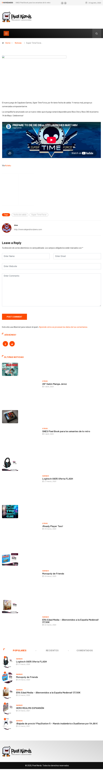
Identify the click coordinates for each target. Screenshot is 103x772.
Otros (45, 381)
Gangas (45, 476)
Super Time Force (38, 215)
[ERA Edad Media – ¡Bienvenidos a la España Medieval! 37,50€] (21, 621)
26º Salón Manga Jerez (54, 383)
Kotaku (8, 165)
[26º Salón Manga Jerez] (21, 384)
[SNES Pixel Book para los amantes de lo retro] (21, 431)
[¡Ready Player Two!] (21, 526)
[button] (62, 3)
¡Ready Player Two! (52, 526)
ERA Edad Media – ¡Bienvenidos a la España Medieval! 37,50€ (70, 621)
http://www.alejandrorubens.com (28, 229)
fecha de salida (20, 215)
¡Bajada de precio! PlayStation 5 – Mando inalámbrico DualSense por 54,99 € (57, 723)
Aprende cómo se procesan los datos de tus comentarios (63, 327)
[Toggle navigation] (6, 33)
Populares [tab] (19, 650)
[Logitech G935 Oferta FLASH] (21, 479)
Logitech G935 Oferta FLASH (57, 478)
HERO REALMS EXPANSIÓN (30, 707)
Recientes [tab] (52, 650)
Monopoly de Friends (53, 573)
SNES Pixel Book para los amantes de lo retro (33, 3)
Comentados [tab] (85, 650)
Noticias (18, 43)
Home (7, 43)
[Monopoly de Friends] (21, 574)
